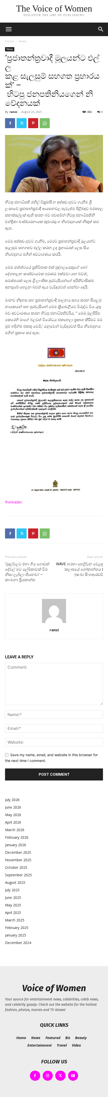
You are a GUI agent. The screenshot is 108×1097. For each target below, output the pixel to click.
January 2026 (15, 844)
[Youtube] (73, 1076)
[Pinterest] (33, 123)
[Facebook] (10, 123)
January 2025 (15, 935)
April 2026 (13, 822)
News (22, 41)
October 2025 (16, 867)
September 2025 (18, 875)
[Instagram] (48, 1076)
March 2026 (14, 829)
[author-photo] (54, 623)
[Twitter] (22, 123)
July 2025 (12, 890)
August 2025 (15, 882)
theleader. (14, 502)
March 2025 (14, 920)
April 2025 (13, 912)
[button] (101, 29)
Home (9, 41)
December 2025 (18, 852)
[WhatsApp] (45, 123)
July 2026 (12, 799)
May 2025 (13, 905)
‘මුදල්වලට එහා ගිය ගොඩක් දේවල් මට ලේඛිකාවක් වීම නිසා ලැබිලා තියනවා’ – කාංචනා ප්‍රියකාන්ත (27, 572)
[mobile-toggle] (9, 29)
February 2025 (16, 927)
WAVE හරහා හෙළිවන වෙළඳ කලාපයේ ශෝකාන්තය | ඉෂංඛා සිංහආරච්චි (79, 569)
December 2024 (18, 942)
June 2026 (13, 807)
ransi (13, 112)
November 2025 (18, 859)
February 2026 (16, 837)
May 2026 (13, 814)
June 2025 (13, 897)
